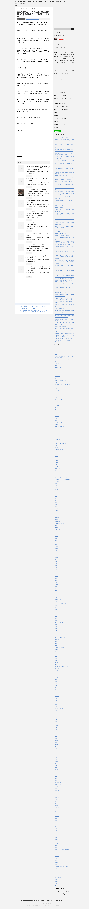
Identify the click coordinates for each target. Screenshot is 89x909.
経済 (56, 776)
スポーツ (57, 418)
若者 (56, 792)
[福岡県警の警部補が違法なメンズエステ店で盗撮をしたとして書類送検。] (21, 184)
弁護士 (56, 618)
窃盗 (56, 763)
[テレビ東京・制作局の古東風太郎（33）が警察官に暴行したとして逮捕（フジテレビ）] (21, 261)
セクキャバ (57, 420)
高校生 (56, 872)
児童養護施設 (57, 521)
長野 (56, 841)
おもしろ (57, 365)
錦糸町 (56, 839)
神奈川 (56, 750)
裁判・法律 (57, 811)
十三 (56, 542)
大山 (56, 580)
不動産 (56, 489)
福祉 (56, 759)
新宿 (56, 643)
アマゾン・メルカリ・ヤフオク (61, 380)
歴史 (56, 704)
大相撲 (56, 584)
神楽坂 (56, 752)
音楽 (56, 858)
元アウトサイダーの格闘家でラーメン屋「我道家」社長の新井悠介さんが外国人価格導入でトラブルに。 (64, 330)
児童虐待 (57, 519)
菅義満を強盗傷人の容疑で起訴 (61, 175)
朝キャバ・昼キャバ (59, 668)
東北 (56, 683)
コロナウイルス (58, 403)
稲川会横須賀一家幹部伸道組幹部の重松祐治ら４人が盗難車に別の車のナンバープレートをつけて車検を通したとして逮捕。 (64, 335)
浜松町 (56, 715)
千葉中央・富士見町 (59, 546)
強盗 (56, 620)
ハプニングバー (58, 439)
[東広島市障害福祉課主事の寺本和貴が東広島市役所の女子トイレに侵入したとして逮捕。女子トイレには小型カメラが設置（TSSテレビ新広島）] (21, 171)
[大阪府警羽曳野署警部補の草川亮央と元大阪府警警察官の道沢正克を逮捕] (21, 206)
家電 (56, 597)
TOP (16, 5)
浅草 (56, 712)
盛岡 (56, 742)
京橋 (56, 504)
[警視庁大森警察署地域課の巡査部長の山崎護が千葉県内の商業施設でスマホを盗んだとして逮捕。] (21, 217)
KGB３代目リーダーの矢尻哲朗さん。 (62, 233)
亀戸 (56, 498)
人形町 (56, 508)
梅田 (56, 698)
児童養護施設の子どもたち (60, 523)
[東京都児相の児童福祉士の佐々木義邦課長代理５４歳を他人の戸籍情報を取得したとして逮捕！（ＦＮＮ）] (21, 195)
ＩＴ (56, 883)
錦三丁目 (57, 837)
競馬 (56, 767)
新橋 (56, 651)
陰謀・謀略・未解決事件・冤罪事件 (62, 849)
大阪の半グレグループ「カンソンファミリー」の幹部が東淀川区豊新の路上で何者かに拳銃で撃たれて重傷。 (64, 257)
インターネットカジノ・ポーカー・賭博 (62, 384)
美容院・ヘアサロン (59, 784)
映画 (56, 658)
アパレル (57, 378)
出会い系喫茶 (57, 529)
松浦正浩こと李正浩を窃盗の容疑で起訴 (62, 216)
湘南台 (56, 725)
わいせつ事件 (57, 376)
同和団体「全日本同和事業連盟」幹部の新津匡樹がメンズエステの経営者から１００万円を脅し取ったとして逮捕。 (64, 193)
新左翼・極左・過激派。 (60, 647)
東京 (56, 679)
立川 (56, 765)
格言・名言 (57, 691)
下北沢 (56, 487)
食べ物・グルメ (58, 862)
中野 (56, 496)
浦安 (56, 719)
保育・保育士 (57, 512)
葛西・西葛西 (57, 797)
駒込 (56, 868)
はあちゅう (57, 369)
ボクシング (57, 458)
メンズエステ (57, 466)
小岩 (56, 601)
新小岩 (56, 645)
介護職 (56, 510)
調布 (56, 818)
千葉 (56, 544)
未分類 (56, 672)
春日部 (56, 662)
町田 (56, 738)
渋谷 (56, 723)
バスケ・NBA (57, 441)
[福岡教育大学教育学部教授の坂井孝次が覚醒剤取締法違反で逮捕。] (21, 239)
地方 (56, 567)
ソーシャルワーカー (59, 422)
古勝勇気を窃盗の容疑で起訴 (60, 308)
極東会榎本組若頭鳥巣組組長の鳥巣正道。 (63, 235)
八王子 (56, 525)
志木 (56, 624)
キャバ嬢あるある (58, 395)
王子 (56, 736)
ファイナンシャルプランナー (60, 443)
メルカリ (57, 464)
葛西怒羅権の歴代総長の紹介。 (61, 326)
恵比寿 (56, 628)
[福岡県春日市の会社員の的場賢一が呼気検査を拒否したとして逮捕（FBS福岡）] (21, 228)
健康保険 (57, 517)
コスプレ (57, 401)
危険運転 (57, 548)
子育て (56, 590)
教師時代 (57, 639)
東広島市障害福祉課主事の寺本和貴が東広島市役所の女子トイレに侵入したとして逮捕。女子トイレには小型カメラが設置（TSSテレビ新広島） (38, 168)
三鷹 (56, 483)
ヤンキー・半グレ (58, 472)
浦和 (56, 717)
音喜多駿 (57, 856)
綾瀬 (56, 778)
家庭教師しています (59, 595)
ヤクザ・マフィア (58, 470)
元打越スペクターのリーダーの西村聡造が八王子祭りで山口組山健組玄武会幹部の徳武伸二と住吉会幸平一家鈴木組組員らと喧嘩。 (64, 316)
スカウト (57, 416)
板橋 (56, 685)
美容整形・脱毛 (58, 782)
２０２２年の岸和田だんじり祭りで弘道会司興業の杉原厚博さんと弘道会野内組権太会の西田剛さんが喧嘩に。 (64, 262)
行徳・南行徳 (57, 807)
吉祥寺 (56, 552)
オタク (56, 388)
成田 (56, 630)
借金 (56, 515)
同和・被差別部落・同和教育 (60, 555)
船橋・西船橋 (57, 790)
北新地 (56, 538)
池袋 (56, 706)
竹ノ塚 (56, 769)
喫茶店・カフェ (58, 563)
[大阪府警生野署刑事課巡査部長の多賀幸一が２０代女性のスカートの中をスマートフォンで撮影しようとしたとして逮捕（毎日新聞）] (21, 272)
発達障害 (57, 740)
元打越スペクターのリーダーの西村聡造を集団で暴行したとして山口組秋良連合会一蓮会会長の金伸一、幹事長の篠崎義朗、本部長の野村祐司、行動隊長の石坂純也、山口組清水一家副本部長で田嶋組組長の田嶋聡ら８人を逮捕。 (64, 278)
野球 (56, 826)
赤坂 (56, 822)
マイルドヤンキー (58, 460)
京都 (56, 506)
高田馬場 (57, 875)
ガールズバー (57, 390)
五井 (56, 500)
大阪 (56, 586)
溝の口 (56, 727)
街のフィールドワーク (59, 809)
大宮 (56, 578)
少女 (56, 605)
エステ (56, 386)
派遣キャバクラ (58, 710)
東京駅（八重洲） (58, 681)
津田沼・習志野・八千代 (60, 708)
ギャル (56, 397)
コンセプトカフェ (58, 407)
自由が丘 (57, 788)
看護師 (56, 744)
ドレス (56, 437)
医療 (56, 540)
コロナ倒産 (57, 405)
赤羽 (56, 824)
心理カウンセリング (59, 622)
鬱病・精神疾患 (58, 877)
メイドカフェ (57, 462)
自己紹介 (57, 786)
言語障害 (57, 816)
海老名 (56, 721)
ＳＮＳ (56, 885)
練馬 (56, 780)
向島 (56, 559)
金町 (56, 830)
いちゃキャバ (57, 363)
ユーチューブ (57, 475)
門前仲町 (57, 843)
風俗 (56, 860)
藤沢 (56, 803)
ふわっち (57, 371)
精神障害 (57, 771)
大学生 (56, 576)
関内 (56, 845)
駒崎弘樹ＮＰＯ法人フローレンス (61, 866)
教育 (56, 641)
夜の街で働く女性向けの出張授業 (61, 571)
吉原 (56, 550)
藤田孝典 (57, 805)
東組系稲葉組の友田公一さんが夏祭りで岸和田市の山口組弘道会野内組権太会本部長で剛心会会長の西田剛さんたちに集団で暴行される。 (64, 243)
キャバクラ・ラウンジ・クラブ (61, 392)
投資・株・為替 (58, 632)
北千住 (56, 536)
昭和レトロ (57, 664)
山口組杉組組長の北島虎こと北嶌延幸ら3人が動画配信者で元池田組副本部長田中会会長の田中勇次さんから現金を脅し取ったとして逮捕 (64, 139)
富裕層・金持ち (58, 599)
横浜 (56, 700)
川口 (56, 607)
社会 (56, 746)
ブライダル (57, 447)
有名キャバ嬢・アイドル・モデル (61, 666)
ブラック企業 (57, 451)
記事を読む (28, 175)
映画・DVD (57, 660)
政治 (56, 635)
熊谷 (56, 731)
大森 (56, 582)
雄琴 (56, 851)
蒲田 (56, 799)
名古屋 (56, 557)
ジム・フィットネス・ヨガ (60, 411)
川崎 (56, 609)
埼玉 (56, 569)
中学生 (56, 491)
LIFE (56, 352)
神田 (56, 755)
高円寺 (56, 870)
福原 (56, 757)
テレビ (56, 432)
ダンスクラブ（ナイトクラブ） (61, 430)
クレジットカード (58, 399)
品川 (56, 561)
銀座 (56, 835)
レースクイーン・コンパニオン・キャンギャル (64, 477)
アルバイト (57, 382)
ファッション (57, 445)
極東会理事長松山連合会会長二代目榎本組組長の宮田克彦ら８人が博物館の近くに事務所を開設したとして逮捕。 (64, 340)
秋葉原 (56, 761)
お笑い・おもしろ (58, 367)
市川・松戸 (57, 611)
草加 (56, 795)
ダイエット (57, 428)
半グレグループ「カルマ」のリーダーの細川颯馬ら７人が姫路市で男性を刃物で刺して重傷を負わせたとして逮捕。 (64, 252)
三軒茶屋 (57, 481)
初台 (56, 531)
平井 (56, 616)
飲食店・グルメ (58, 864)
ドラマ (56, 435)
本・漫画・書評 (58, 675)
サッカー (57, 409)
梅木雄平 (57, 696)
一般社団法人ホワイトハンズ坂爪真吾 (62, 479)
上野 (56, 485)
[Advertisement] (26, 144)
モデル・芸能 (57, 468)
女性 (56, 588)
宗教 (56, 592)
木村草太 (57, 670)
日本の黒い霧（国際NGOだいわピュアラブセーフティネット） (41, 1)
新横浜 (56, 649)
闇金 (56, 847)
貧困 (56, 820)
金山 (56, 828)
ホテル (56, 456)
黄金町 (56, 881)
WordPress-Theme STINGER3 (44, 903)
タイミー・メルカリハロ (60, 426)
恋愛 (56, 626)
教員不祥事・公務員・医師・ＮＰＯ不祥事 (32, 19)
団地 (56, 565)
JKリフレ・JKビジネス (59, 349)
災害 (56, 729)
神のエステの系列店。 (59, 207)
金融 (56, 832)
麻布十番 (57, 879)
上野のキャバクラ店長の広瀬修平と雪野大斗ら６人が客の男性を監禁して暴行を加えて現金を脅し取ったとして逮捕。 (64, 169)
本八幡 (56, 677)
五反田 (56, 502)
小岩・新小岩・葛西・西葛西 (60, 603)
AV (55, 347)
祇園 (56, 748)
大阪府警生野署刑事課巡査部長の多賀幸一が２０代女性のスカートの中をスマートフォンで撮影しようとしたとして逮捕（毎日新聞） (38, 268)
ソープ (56, 424)
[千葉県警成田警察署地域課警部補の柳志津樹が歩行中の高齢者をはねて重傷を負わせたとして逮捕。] (21, 250)
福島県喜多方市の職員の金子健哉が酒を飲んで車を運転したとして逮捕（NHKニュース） (44, 900)
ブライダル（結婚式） (59, 449)
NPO (56, 354)
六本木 (56, 527)
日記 (56, 656)
